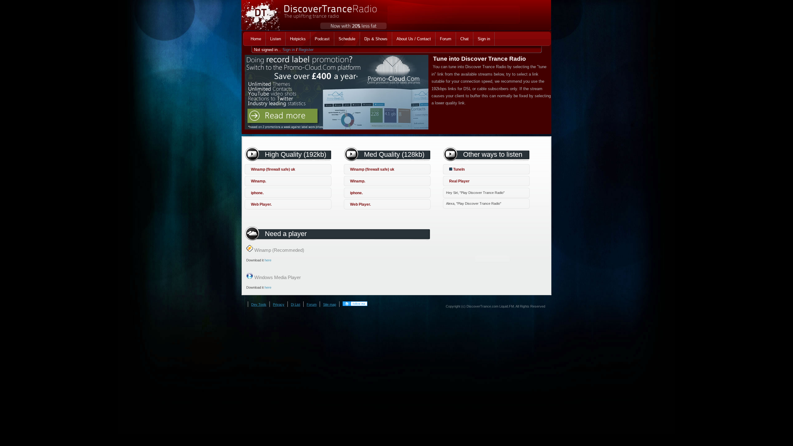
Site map (329, 304)
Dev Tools (258, 304)
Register (306, 49)
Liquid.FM (506, 306)
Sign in (289, 49)
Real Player (459, 181)
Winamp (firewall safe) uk (273, 169)
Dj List (295, 304)
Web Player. (261, 204)
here (268, 260)
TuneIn (458, 169)
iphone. (257, 193)
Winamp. (258, 181)
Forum (312, 304)
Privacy (278, 304)
